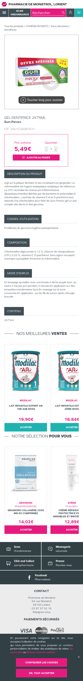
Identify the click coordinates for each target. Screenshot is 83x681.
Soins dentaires (59, 26)
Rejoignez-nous (41, 612)
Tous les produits (13, 26)
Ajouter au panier (38, 157)
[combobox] (47, 13)
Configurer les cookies (41, 662)
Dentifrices (10, 29)
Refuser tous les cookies (41, 652)
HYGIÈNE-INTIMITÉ (37, 26)
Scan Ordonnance (20, 12)
